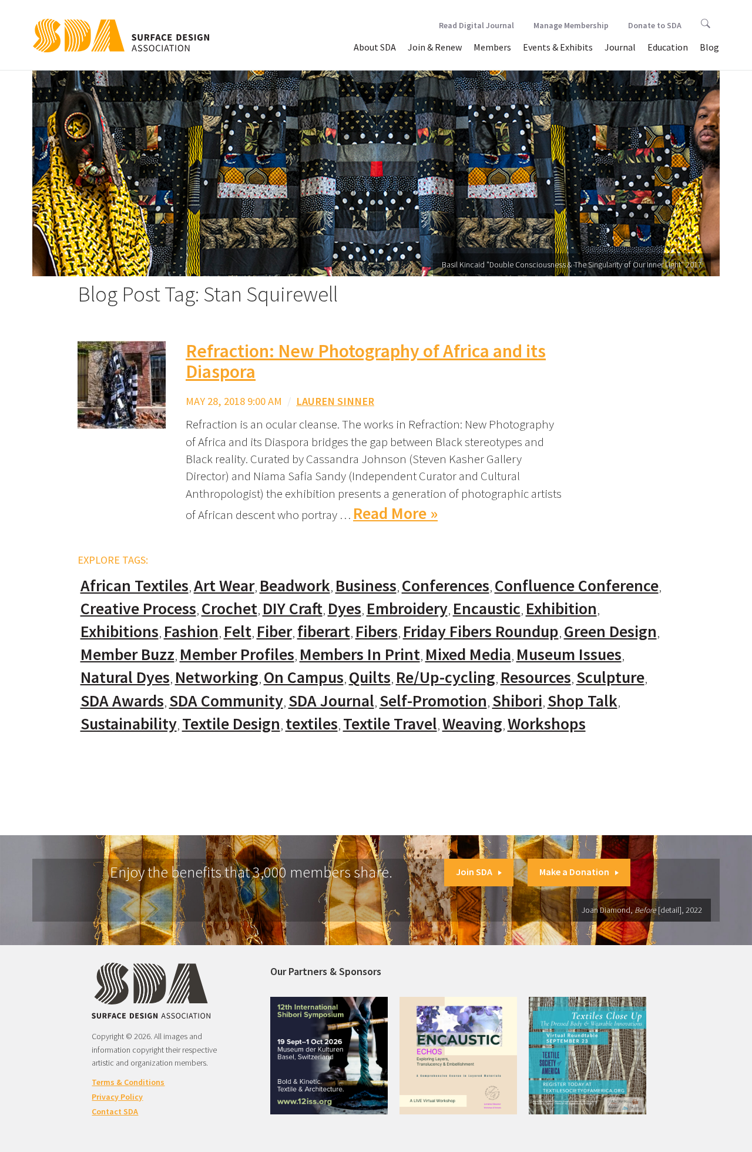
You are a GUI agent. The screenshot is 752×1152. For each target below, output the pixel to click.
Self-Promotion (433, 701)
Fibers (376, 631)
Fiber (274, 631)
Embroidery (407, 608)
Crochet (229, 608)
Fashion (191, 631)
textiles (312, 724)
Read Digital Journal (476, 25)
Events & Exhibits (558, 47)
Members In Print (360, 654)
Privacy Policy (117, 1096)
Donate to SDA (655, 25)
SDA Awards (122, 701)
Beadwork (295, 585)
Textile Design (231, 724)
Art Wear (224, 585)
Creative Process (138, 608)
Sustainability (128, 724)
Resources (536, 677)
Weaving (472, 724)
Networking (216, 677)
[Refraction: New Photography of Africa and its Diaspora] (122, 384)
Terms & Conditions (128, 1082)
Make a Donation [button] (574, 872)
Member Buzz (127, 654)
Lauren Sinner (335, 401)
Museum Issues (569, 654)
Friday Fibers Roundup (481, 631)
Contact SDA (115, 1111)
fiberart (323, 631)
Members (492, 47)
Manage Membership (571, 25)
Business (366, 585)
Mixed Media (468, 654)
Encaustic (487, 608)
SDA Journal (331, 701)
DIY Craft (293, 608)
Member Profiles (237, 654)
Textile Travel (390, 724)
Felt (237, 631)
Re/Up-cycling (445, 677)
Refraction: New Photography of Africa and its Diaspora (366, 361)
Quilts (370, 677)
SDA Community (226, 701)
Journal (620, 47)
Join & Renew (435, 47)
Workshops (547, 724)
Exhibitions (119, 631)
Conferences (445, 585)
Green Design (610, 631)
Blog (709, 47)
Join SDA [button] (474, 872)
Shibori (517, 701)
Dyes (344, 608)
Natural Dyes (125, 677)
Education (667, 47)
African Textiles (134, 585)
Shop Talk (582, 701)
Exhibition (561, 608)
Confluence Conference (577, 585)
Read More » (395, 513)
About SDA (375, 47)
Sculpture (610, 677)
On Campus (304, 677)
